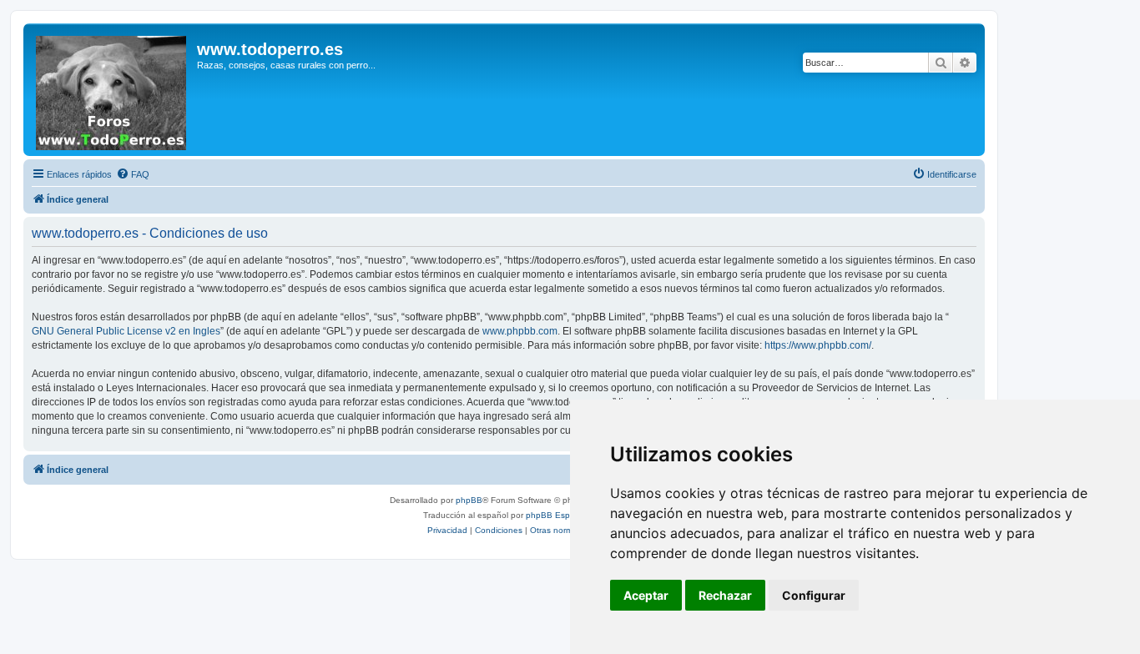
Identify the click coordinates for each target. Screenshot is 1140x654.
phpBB (469, 500)
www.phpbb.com (519, 331)
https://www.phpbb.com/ (817, 345)
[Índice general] (112, 90)
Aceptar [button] (645, 595)
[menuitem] (132, 174)
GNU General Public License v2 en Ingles (126, 331)
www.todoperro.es (270, 49)
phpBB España (555, 515)
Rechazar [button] (725, 595)
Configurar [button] (813, 595)
